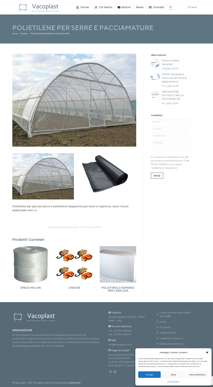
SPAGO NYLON (30, 287)
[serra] (43, 176)
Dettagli (30, 264)
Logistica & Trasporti (171, 338)
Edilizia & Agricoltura (171, 343)
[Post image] (155, 63)
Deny (173, 374)
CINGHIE (74, 287)
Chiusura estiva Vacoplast (170, 62)
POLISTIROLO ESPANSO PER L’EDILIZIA (117, 289)
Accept (149, 374)
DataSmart (75, 382)
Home (163, 321)
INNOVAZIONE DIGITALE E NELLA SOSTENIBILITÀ (172, 95)
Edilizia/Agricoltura (68, 227)
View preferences (197, 374)
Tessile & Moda (168, 332)
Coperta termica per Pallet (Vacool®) (175, 314)
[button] (207, 352)
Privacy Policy (173, 381)
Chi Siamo (165, 327)
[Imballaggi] (105, 173)
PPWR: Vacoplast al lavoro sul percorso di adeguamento (174, 78)
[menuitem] (82, 7)
